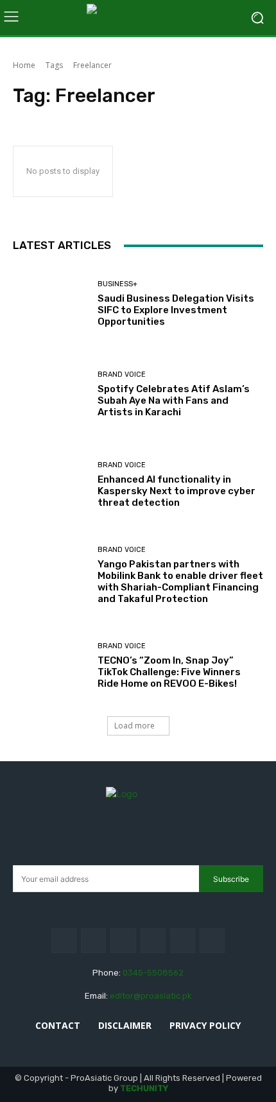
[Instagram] (93, 940)
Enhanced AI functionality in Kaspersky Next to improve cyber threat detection (176, 491)
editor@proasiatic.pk (151, 996)
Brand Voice (122, 374)
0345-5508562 (153, 972)
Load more (134, 725)
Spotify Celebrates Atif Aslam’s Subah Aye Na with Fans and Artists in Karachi (174, 400)
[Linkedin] (122, 940)
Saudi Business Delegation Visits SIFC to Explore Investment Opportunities (176, 310)
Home (24, 65)
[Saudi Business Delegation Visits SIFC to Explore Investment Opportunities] (50, 303)
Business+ (117, 284)
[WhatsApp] (212, 940)
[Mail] (153, 940)
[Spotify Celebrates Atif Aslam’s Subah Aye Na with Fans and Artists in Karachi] (50, 394)
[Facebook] (63, 940)
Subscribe (231, 879)
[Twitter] (182, 940)
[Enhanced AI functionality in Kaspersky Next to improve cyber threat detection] (50, 484)
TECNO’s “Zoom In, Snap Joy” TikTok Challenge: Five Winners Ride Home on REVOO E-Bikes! (169, 672)
